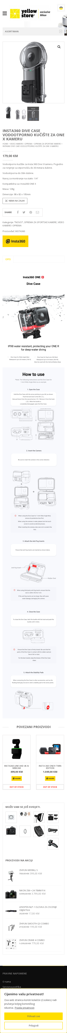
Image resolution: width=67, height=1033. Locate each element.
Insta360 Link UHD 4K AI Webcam (16, 767)
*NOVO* (18, 222)
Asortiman (12, 31)
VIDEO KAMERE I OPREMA (21, 144)
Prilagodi (33, 1025)
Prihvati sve (33, 1016)
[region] (33, 1010)
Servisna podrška (12, 986)
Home (5, 144)
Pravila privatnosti (24, 1007)
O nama (7, 981)
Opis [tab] (8, 259)
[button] (59, 47)
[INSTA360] (17, 778)
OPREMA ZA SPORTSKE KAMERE (47, 144)
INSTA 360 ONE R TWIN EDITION (50, 767)
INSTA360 (20, 231)
